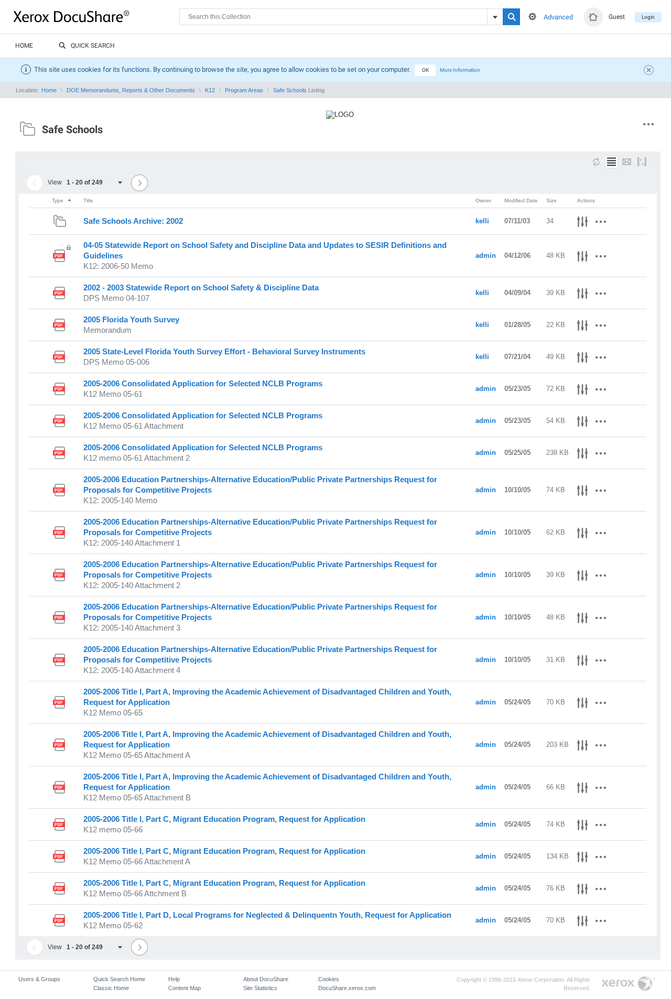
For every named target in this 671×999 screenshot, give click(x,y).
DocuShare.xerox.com (347, 988)
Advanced (558, 17)
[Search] (511, 16)
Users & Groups (39, 979)
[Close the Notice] (650, 71)
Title (88, 200)
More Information (460, 70)
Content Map (184, 988)
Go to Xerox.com (628, 984)
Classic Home (111, 988)
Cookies (328, 979)
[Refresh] (596, 161)
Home (24, 45)
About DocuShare (265, 979)
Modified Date (521, 200)
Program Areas (244, 90)
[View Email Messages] (626, 161)
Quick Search (93, 45)
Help (174, 979)
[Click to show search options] (532, 16)
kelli (482, 221)
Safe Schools (290, 90)
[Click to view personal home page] (593, 17)
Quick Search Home (119, 979)
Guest (617, 16)
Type (58, 200)
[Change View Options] (641, 161)
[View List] (611, 161)
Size (551, 200)
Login (648, 17)
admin (485, 255)
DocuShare (96, 16)
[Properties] (582, 223)
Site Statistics (260, 988)
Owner (483, 200)
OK (425, 70)
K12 (210, 90)
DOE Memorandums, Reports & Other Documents (131, 90)
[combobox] (98, 182)
